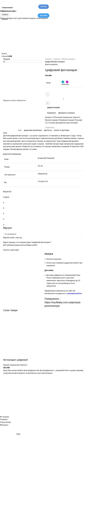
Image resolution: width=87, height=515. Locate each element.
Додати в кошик (53, 107)
